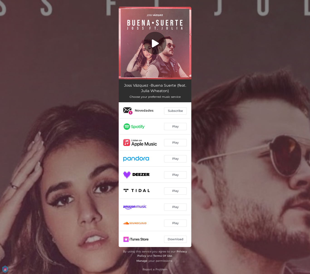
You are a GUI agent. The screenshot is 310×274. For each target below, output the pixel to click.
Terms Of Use (162, 255)
